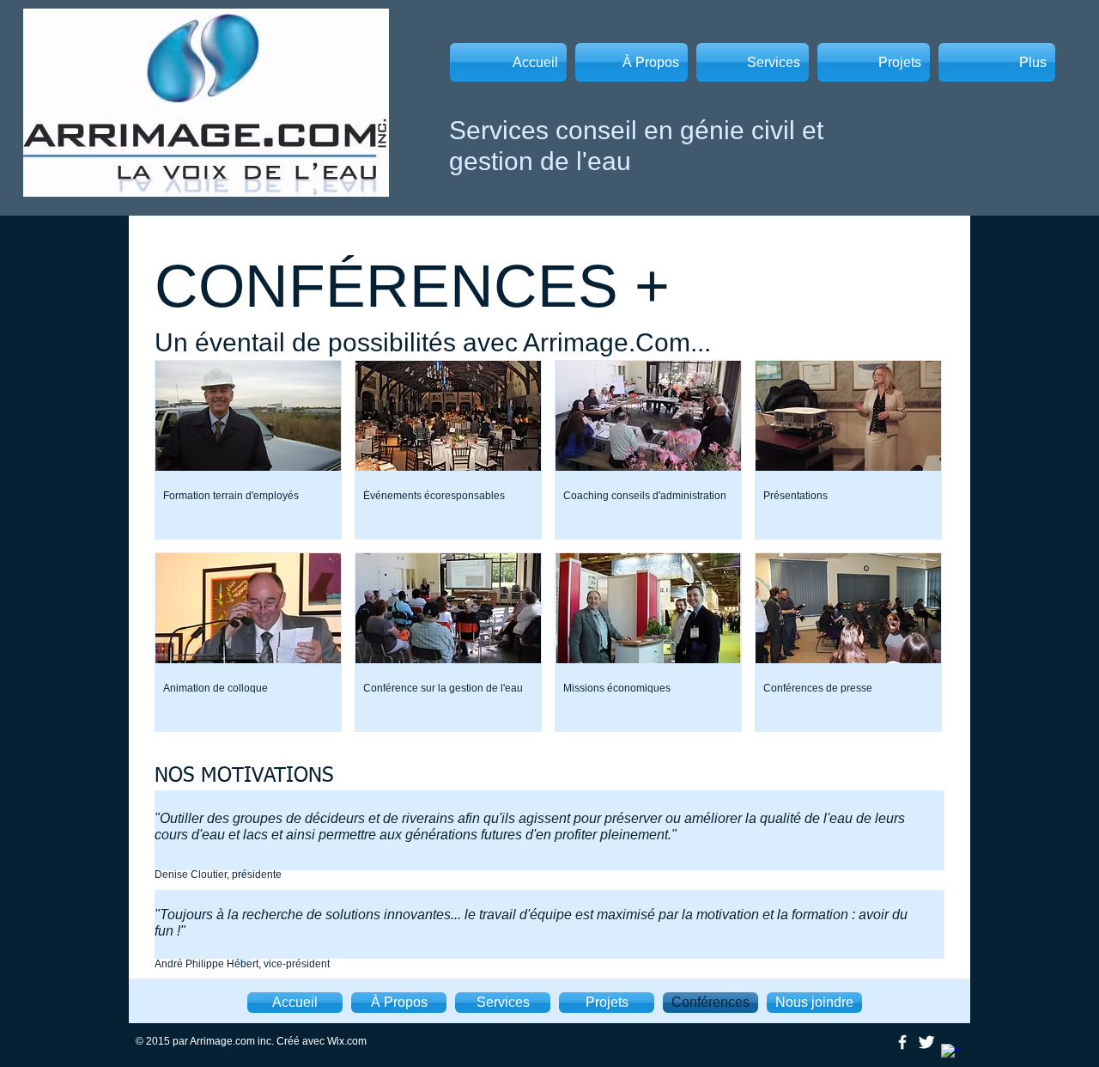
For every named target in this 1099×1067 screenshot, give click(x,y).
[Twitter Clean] (926, 1042)
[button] (248, 450)
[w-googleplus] (950, 1053)
